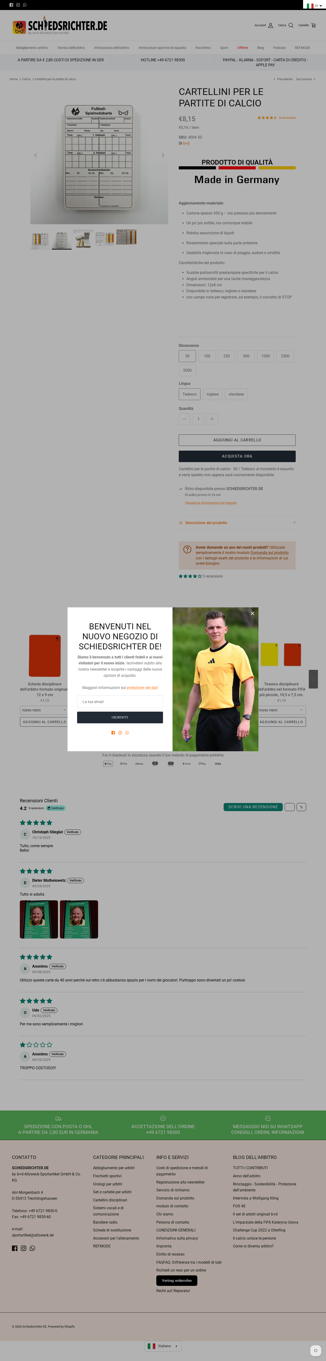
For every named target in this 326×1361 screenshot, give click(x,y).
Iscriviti (120, 717)
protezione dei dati (142, 687)
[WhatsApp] (127, 733)
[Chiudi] (252, 613)
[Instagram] (120, 733)
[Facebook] (113, 733)
